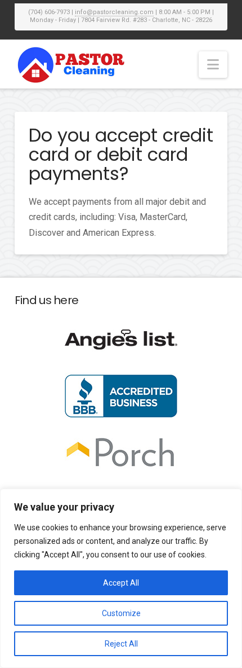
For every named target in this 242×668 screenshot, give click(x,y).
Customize (121, 613)
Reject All (121, 643)
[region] (121, 578)
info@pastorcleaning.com (114, 12)
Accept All (121, 582)
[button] (213, 64)
